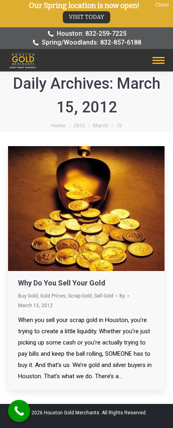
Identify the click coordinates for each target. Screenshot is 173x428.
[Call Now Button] (19, 411)
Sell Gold (103, 296)
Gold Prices (53, 296)
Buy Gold (28, 296)
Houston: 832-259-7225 (91, 33)
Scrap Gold (80, 296)
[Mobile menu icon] (158, 60)
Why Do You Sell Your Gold (61, 283)
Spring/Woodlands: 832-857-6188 (91, 42)
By (122, 296)
